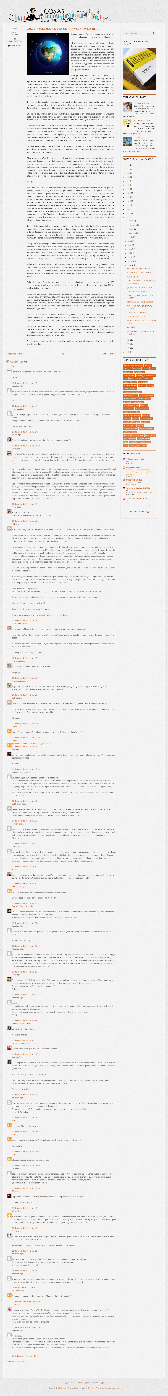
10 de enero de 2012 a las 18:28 (26, 521)
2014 (128, 209)
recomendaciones (129, 375)
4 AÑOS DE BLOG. (133, 277)
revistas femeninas (145, 442)
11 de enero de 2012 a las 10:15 (26, 1040)
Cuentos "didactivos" (130, 382)
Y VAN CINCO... (139, 138)
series (125, 445)
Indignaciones (128, 372)
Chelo (14, 1304)
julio (129, 241)
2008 (128, 352)
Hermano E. (16, 886)
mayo (130, 249)
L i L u (14, 698)
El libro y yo (127, 369)
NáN (13, 524)
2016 (128, 201)
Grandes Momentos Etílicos (132, 392)
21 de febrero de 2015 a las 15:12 (26, 1301)
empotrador (133, 442)
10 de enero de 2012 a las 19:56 (26, 843)
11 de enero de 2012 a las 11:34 (26, 1054)
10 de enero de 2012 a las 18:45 (26, 678)
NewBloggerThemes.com (96, 1388)
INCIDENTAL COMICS (134, 480)
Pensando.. (148, 365)
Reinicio (128, 501)
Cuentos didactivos (146, 419)
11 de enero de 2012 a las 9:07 (25, 1020)
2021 (128, 181)
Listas (138, 422)
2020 (128, 185)
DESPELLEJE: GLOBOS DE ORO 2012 (140, 302)
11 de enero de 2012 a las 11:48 (26, 1094)
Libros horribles (129, 422)
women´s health (142, 445)
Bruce (125, 379)
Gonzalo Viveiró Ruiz (20, 906)
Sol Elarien (16, 804)
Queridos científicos (130, 399)
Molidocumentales (15, 41)
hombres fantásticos (130, 389)
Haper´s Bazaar (150, 435)
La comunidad (143, 382)
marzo (130, 257)
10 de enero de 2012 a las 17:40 (26, 445)
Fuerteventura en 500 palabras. (133, 435)
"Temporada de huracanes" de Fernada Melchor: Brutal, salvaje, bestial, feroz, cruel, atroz (139, 472)
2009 (128, 348)
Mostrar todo (152, 506)
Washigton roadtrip (144, 439)
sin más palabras (19, 1043)
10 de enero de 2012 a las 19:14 (26, 769)
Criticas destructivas (135, 379)
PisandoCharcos (138, 402)
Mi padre (150, 385)
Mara (14, 507)
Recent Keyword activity (131, 405)
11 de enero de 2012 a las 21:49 (26, 1251)
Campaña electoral (144, 399)
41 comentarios (16, 45)
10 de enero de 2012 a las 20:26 (26, 903)
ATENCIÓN (131, 327)
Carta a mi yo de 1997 (142, 103)
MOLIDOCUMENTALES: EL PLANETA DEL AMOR (62, 29)
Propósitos (127, 419)
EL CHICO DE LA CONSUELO (136, 498)
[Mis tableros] (161, 13)
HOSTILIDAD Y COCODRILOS (137, 313)
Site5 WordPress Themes (64, 1388)
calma (14, 434)
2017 (128, 197)
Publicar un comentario (15, 1361)
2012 (128, 217)
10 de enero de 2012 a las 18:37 (26, 620)
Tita (14, 1191)
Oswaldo (16, 726)
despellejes (141, 385)
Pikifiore (15, 824)
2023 (128, 173)
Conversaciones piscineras (132, 415)
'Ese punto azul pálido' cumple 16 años (139, 492)
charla (126, 442)
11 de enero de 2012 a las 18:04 (26, 1165)
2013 (128, 213)
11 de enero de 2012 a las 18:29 (26, 1208)
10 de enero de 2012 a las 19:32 (26, 801)
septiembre (132, 233)
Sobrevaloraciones (129, 425)
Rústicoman (146, 415)
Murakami (132, 439)
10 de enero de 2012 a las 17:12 (26, 383)
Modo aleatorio (139, 372)
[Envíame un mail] (146, 13)
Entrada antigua (110, 354)
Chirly (14, 448)
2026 (128, 165)
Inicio (63, 354)
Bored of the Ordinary (133, 482)
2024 (128, 169)
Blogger (147, 511)
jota (13, 366)
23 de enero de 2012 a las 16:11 (26, 1270)
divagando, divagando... (135, 467)
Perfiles (153, 369)
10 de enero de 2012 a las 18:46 (26, 695)
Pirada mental (18, 623)
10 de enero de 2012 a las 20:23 (26, 883)
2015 (128, 205)
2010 (128, 344)
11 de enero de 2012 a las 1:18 (25, 994)
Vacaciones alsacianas (131, 429)
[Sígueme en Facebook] (139, 13)
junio (130, 245)
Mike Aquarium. (18, 661)
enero (130, 265)
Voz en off (16, 1290)
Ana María (16, 1057)
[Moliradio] (154, 13)
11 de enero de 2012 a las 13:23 (26, 1117)
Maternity (146, 369)
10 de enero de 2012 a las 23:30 (26, 946)
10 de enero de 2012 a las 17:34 (26, 432)
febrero (130, 261)
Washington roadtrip (130, 385)
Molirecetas (145, 422)
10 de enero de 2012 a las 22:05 (26, 923)
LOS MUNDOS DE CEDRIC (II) (137, 291)
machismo (127, 432)
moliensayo (143, 405)
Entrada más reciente (15, 354)
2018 (128, 193)
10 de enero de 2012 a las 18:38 (26, 658)
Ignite (125, 439)
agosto (130, 237)
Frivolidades (137, 369)
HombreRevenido (19, 1023)
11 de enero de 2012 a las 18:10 (26, 1188)
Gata (14, 974)
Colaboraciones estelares (131, 412)
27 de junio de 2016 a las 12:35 (25, 1356)
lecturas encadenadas (146, 429)
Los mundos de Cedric (131, 395)
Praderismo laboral (142, 409)
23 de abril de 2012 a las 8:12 (24, 1287)
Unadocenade (148, 379)
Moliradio (140, 425)
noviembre (132, 225)
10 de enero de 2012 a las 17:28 (26, 406)
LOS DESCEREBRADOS (142, 120)
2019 (128, 189)
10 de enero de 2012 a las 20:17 (26, 866)
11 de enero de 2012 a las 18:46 (26, 1228)
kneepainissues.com (112, 1388)
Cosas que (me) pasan (83, 1383)
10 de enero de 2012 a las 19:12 (26, 746)
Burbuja (15, 869)
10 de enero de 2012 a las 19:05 (26, 723)
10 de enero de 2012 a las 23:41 (26, 972)
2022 (128, 177)
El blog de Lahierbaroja (135, 459)
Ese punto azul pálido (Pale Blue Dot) (138, 489)
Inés (14, 749)
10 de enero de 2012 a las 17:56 (26, 504)
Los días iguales (129, 409)
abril (129, 253)
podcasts (139, 375)
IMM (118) (129, 461)
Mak (13, 1231)
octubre (131, 229)
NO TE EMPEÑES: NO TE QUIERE (139, 269)
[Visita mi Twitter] (131, 13)
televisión (132, 445)
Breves (134, 432)
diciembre (131, 221)
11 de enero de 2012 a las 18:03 (26, 1131)
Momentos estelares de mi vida (133, 365)
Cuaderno (135, 419)
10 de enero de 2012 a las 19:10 (26, 737)
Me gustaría (127, 402)
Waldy (14, 1211)
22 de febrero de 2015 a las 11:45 (26, 1327)
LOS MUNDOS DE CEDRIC (136, 317)
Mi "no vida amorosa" (147, 395)
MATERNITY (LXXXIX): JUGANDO (139, 273)
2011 (128, 340)
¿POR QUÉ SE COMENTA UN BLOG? (139, 287)
